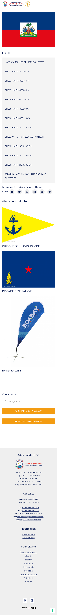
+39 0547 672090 (30, 507)
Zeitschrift (28, 578)
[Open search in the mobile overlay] (28, 401)
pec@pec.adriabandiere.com (30, 520)
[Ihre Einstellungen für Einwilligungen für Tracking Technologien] (52, 610)
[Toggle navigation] (53, 4)
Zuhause (28, 581)
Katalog (28, 559)
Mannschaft (28, 567)
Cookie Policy (29, 537)
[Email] (49, 191)
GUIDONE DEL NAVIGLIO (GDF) (21, 246)
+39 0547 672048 (30, 510)
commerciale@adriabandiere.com (30, 517)
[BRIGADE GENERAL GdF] (28, 269)
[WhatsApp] (19, 191)
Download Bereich (28, 552)
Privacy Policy (28, 534)
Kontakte (28, 563)
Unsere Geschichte (28, 574)
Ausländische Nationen (24, 187)
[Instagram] (32, 600)
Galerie (28, 556)
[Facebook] (12, 191)
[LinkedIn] (34, 191)
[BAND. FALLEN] (28, 331)
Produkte (28, 570)
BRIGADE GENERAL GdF (17, 291)
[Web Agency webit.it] (32, 607)
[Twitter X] (27, 191)
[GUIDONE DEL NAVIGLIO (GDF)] (28, 225)
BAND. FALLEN (11, 370)
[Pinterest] (42, 191)
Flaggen (39, 187)
